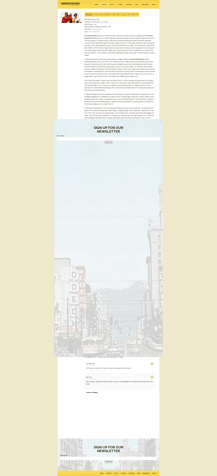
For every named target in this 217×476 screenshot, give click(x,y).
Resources (145, 4)
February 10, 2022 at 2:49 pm (91, 379)
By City (112, 4)
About (154, 4)
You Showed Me (96, 29)
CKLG (102, 22)
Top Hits (104, 4)
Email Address (64, 455)
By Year (120, 4)
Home (96, 4)
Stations (129, 4)
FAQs (136, 4)
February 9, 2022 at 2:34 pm (91, 365)
